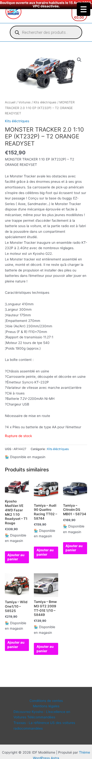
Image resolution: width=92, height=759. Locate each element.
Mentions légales (46, 706)
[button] (79, 59)
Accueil (10, 102)
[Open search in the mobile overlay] (46, 32)
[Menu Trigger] (83, 9)
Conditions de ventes (46, 701)
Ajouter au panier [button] (16, 557)
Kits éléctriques (45, 102)
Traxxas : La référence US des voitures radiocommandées (44, 725)
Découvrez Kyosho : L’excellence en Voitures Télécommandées (41, 714)
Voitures (24, 102)
